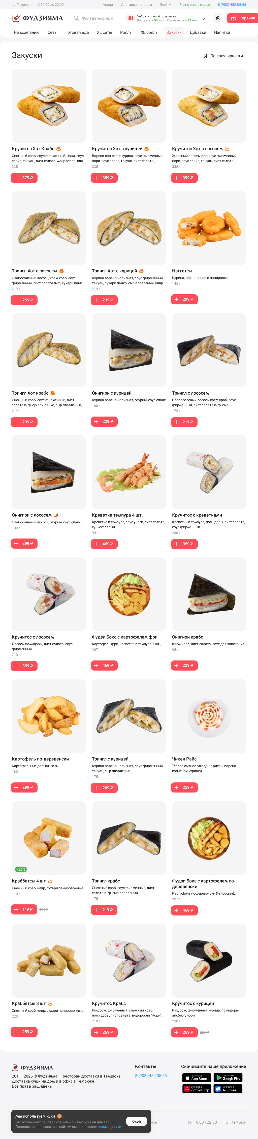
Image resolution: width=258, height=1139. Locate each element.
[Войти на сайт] (218, 18)
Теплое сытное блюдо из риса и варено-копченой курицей (204, 768)
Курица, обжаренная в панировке (200, 278)
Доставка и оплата (136, 5)
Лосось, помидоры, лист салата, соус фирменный (42, 646)
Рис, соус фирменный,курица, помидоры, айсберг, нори (205, 1012)
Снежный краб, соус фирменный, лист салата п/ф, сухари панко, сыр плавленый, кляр (47, 402)
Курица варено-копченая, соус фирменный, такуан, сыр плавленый (128, 768)
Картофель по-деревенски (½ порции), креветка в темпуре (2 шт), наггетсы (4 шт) (206, 893)
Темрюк (238, 1122)
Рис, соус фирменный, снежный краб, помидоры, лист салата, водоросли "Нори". (127, 1012)
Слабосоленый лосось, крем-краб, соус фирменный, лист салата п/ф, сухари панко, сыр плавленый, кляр (48, 281)
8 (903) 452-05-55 (151, 1075)
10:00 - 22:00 (205, 1122)
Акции (108, 5)
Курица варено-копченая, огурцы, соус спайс (129, 400)
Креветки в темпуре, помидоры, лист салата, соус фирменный (208, 524)
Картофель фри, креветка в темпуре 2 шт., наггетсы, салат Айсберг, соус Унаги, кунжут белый (128, 644)
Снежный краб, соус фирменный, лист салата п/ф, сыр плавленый (123, 890)
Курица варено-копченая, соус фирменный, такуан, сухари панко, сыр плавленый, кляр (128, 280)
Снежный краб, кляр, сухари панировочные (47, 888)
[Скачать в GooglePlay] (228, 1077)
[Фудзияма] (37, 18)
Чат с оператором (195, 4)
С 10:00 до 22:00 (51, 5)
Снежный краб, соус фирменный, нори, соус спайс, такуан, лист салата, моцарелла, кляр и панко (48, 158)
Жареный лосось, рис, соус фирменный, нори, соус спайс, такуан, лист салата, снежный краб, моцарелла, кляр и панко (205, 158)
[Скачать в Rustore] (228, 1088)
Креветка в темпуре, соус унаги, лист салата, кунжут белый (128, 524)
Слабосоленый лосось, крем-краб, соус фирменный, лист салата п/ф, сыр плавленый (204, 402)
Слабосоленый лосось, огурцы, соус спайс (46, 522)
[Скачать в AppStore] (196, 1077)
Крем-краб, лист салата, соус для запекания (208, 644)
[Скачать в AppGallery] (197, 1088)
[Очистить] (116, 18)
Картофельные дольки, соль (35, 766)
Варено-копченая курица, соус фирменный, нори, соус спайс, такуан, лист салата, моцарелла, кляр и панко (127, 158)
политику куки (109, 1127)
